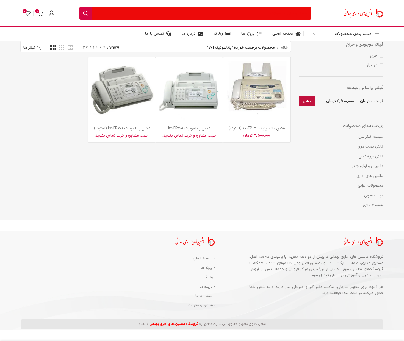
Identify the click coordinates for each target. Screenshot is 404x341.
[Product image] (189, 91)
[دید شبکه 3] (61, 48)
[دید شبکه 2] (70, 48)
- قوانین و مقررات (201, 305)
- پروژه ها (208, 268)
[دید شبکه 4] (53, 48)
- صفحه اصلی (204, 258)
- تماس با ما (205, 296)
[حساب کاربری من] (51, 13)
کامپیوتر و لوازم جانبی (366, 166)
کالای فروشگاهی (371, 156)
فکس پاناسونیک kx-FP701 (189, 128)
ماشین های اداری (369, 176)
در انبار (372, 65)
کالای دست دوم (370, 146)
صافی (307, 101)
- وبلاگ (209, 277)
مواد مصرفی (373, 195)
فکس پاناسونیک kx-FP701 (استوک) (122, 128)
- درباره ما (207, 287)
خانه (284, 48)
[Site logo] (362, 13)
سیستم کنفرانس (370, 137)
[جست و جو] (85, 13)
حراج (373, 56)
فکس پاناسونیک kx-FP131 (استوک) (257, 128)
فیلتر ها (29, 48)
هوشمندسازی (373, 205)
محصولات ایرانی (370, 185)
